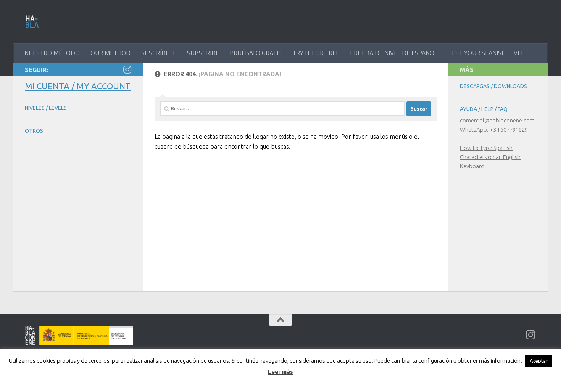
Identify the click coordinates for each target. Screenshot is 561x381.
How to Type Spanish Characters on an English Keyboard (490, 157)
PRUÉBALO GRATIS (256, 53)
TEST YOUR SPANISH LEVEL (486, 53)
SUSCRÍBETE (158, 53)
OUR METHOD (110, 53)
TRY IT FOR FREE (315, 53)
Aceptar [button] (539, 360)
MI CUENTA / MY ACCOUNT (78, 86)
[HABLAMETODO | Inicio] (32, 21)
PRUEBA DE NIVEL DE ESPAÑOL (393, 53)
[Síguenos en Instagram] (127, 69)
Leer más (280, 371)
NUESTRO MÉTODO (52, 53)
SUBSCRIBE (203, 53)
